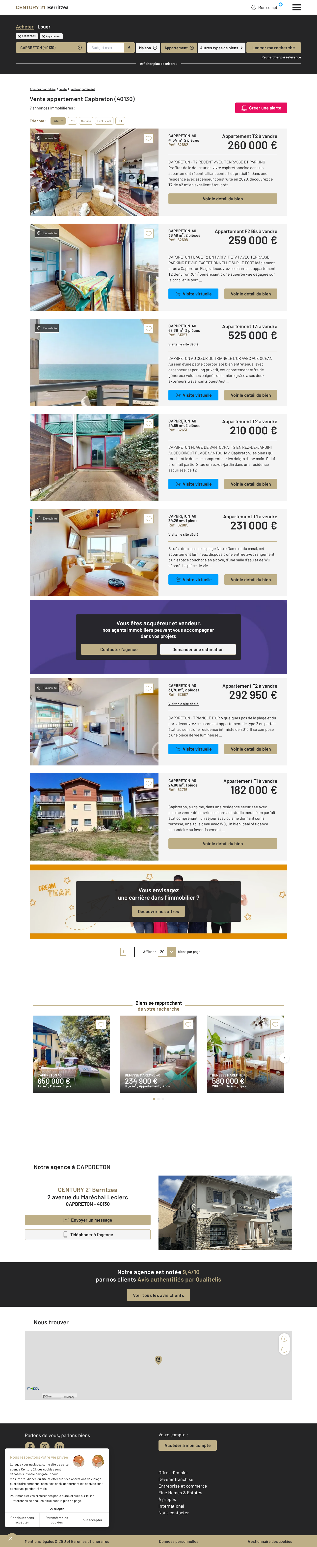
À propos (167, 1499)
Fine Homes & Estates (180, 1492)
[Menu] (296, 6)
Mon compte (269, 7)
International (171, 1506)
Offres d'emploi (173, 1472)
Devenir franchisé (175, 1479)
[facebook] (30, 1447)
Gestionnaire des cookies (270, 1541)
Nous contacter (173, 1512)
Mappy (70, 1397)
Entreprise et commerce (182, 1486)
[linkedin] (59, 1447)
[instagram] (45, 1447)
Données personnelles (178, 1541)
